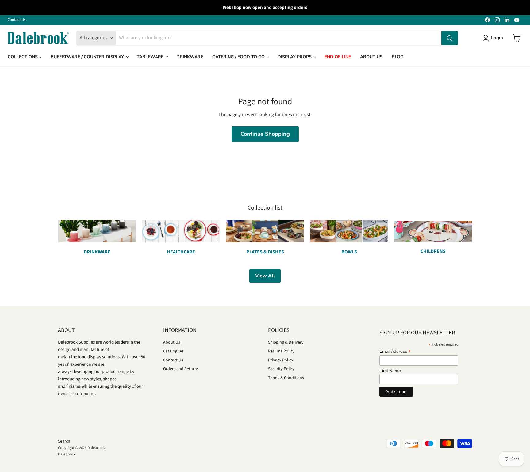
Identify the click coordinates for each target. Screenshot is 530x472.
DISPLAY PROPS (295, 57)
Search (64, 441)
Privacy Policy (280, 360)
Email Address (395, 351)
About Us (171, 342)
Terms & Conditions (286, 378)
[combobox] (278, 38)
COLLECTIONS (23, 57)
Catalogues (173, 351)
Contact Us (16, 19)
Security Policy (281, 369)
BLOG (397, 57)
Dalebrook (66, 454)
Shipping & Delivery (286, 342)
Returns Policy (281, 351)
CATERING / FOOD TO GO (239, 57)
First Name (390, 370)
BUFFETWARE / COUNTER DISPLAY (88, 57)
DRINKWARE (189, 57)
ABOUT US (371, 57)
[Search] (449, 38)
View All (265, 275)
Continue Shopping (265, 134)
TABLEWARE (151, 57)
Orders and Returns (181, 369)
